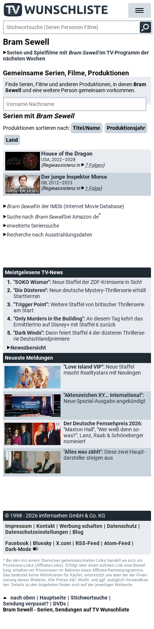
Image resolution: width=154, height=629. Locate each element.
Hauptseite (53, 598)
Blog (78, 532)
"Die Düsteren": (79, 293)
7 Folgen (94, 165)
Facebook (16, 543)
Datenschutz (122, 526)
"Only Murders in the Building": (78, 322)
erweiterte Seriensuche (33, 226)
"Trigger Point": (78, 307)
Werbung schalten (80, 526)
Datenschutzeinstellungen (36, 532)
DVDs (59, 604)
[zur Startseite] (56, 7)
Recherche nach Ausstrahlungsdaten (49, 235)
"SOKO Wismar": (77, 282)
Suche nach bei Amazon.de (53, 217)
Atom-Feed (117, 543)
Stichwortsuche (89, 598)
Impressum (18, 526)
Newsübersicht (28, 348)
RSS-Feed (87, 543)
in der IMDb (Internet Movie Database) (65, 206)
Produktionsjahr (126, 128)
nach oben (22, 598)
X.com (63, 543)
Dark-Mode (19, 549)
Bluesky (42, 543)
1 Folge (92, 188)
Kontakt (45, 526)
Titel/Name (86, 128)
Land (12, 140)
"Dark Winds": (79, 336)
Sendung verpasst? (26, 604)
